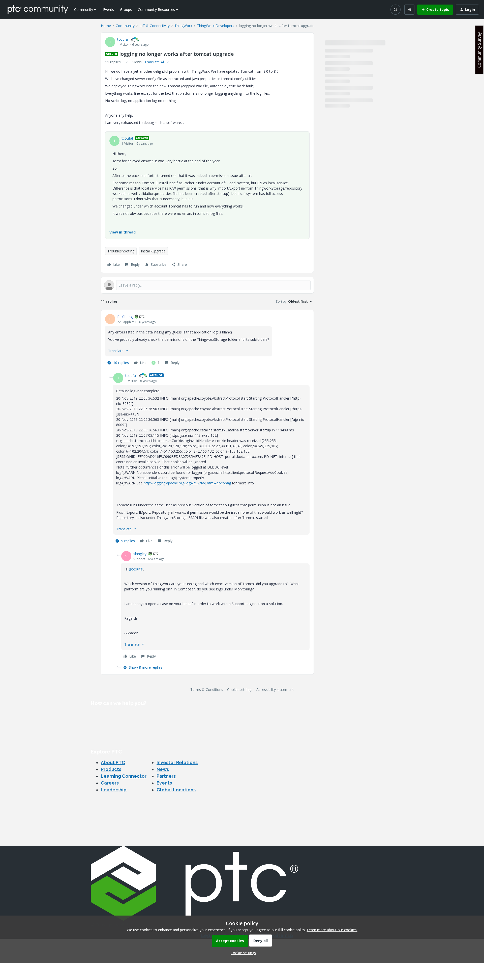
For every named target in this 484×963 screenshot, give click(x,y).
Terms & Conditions (206, 689)
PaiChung (125, 316)
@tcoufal (136, 569)
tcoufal (123, 39)
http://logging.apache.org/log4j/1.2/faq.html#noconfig (187, 483)
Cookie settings (239, 689)
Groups (126, 9)
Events (108, 9)
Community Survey (479, 50)
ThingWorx (183, 25)
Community (125, 25)
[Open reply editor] (207, 285)
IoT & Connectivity (154, 25)
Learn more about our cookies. (332, 929)
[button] (435, 10)
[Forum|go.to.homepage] (38, 9)
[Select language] (409, 10)
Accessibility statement (275, 689)
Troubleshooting (120, 251)
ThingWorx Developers (215, 25)
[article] (207, 340)
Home (106, 25)
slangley (139, 553)
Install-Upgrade (153, 251)
